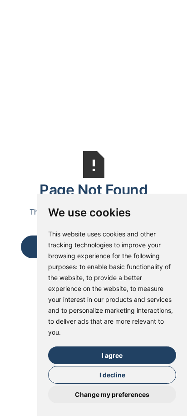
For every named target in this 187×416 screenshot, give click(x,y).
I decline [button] (112, 375)
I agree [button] (112, 355)
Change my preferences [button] (112, 394)
